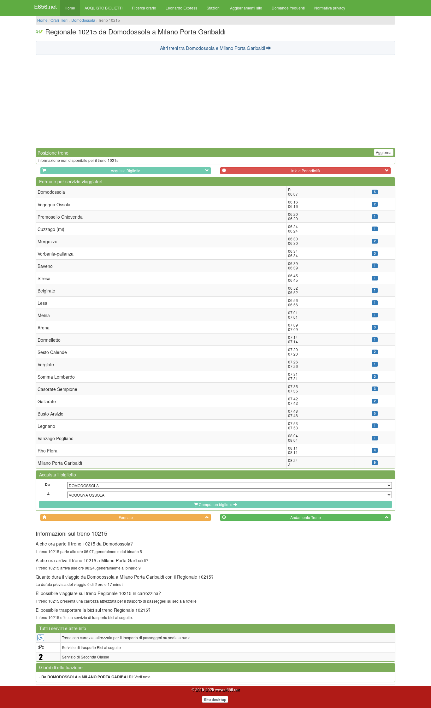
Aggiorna (384, 152)
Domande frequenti (288, 7)
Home (70, 7)
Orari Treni (59, 20)
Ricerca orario (144, 7)
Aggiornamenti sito (246, 7)
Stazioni (214, 7)
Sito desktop (215, 699)
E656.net (45, 6)
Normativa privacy (329, 7)
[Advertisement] (215, 100)
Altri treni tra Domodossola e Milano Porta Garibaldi (213, 47)
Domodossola (83, 20)
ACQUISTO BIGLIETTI (103, 7)
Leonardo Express (181, 7)
